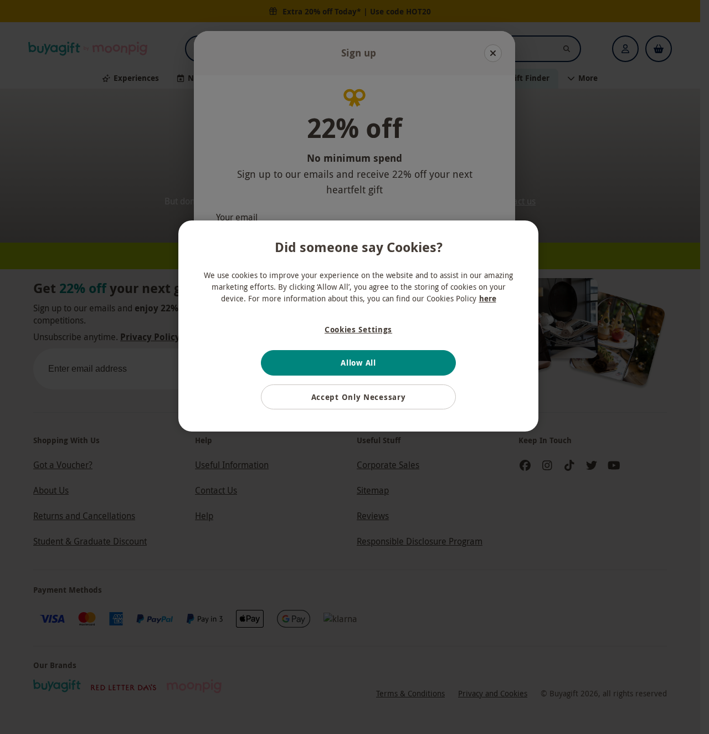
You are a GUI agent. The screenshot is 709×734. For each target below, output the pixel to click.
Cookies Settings (358, 329)
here (487, 298)
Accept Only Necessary (358, 397)
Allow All (358, 362)
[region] (358, 326)
